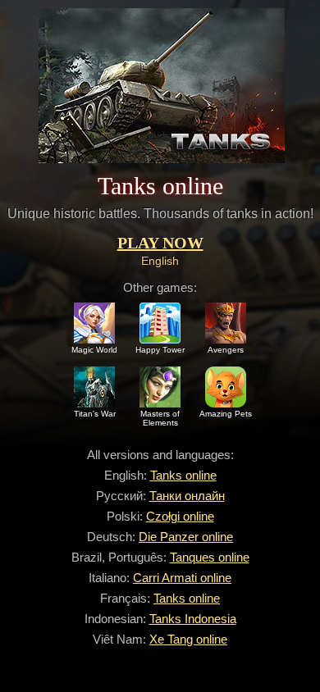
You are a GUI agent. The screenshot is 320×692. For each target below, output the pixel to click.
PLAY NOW (160, 243)
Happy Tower (160, 349)
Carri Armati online (182, 578)
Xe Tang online (188, 639)
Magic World (94, 349)
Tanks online (183, 475)
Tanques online (209, 557)
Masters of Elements (160, 418)
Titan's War (95, 413)
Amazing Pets (225, 413)
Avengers (226, 349)
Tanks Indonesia (192, 619)
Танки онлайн (187, 496)
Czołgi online (180, 516)
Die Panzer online (186, 537)
